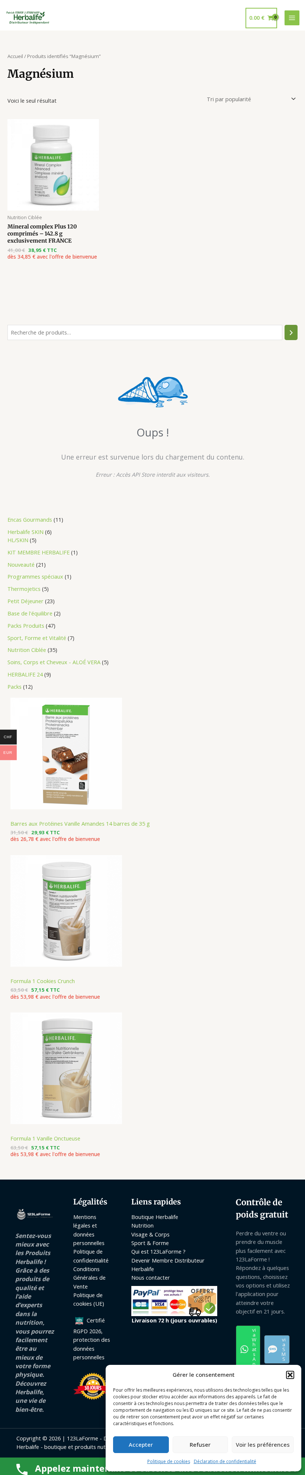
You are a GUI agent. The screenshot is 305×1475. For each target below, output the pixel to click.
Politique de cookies (168, 1461)
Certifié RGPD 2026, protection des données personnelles (91, 1338)
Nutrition (142, 1225)
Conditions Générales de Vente (89, 1277)
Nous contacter (150, 1277)
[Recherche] (291, 332)
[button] (290, 1375)
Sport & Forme (150, 1243)
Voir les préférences (263, 1444)
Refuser (200, 1444)
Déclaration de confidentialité (225, 1461)
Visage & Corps (150, 1234)
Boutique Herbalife (154, 1216)
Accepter (141, 1444)
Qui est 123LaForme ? (158, 1251)
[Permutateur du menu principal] (292, 17)
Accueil (15, 56)
